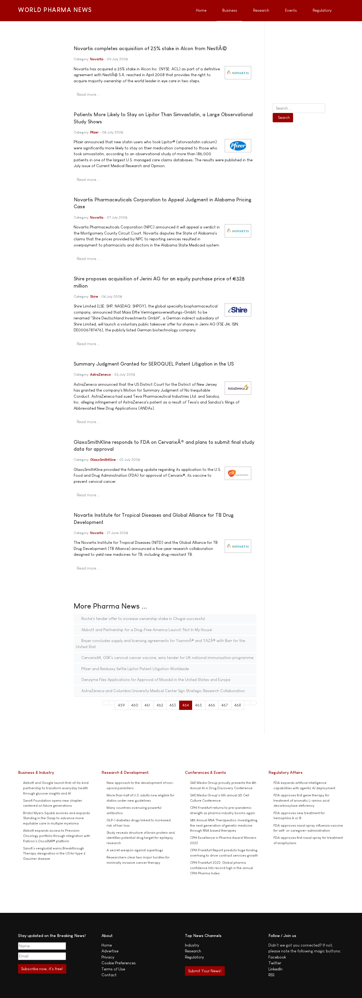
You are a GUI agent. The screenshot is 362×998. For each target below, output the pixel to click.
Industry (192, 945)
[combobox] (299, 108)
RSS (271, 975)
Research (193, 951)
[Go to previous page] (112, 703)
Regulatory (194, 957)
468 (237, 705)
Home (106, 945)
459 (121, 705)
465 (198, 705)
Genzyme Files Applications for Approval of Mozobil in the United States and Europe (155, 679)
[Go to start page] (105, 703)
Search (284, 117)
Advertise (109, 951)
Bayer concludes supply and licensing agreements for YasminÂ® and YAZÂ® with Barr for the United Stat (160, 643)
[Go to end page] (253, 703)
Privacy (107, 957)
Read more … (88, 94)
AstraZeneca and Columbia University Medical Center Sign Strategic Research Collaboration (162, 690)
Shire (94, 296)
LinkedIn (275, 969)
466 (211, 705)
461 (147, 705)
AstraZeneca (100, 374)
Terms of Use (113, 969)
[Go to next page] (247, 703)
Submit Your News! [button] (204, 971)
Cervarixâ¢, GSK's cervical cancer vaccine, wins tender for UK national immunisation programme (166, 657)
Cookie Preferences (118, 963)
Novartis (96, 59)
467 (224, 705)
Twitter (274, 963)
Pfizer (94, 132)
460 (134, 705)
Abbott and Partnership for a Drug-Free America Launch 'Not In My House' (146, 629)
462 (160, 705)
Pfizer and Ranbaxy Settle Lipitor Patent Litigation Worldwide (134, 668)
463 (172, 705)
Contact (109, 975)
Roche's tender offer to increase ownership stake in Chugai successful (142, 618)
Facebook (277, 957)
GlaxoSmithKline (103, 460)
